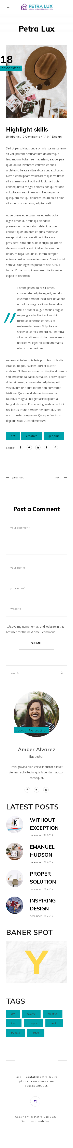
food (13, 1023)
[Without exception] (14, 824)
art (13, 435)
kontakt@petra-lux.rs (41, 1076)
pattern (15, 1032)
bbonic (15, 136)
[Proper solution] (14, 878)
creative (31, 435)
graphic (53, 435)
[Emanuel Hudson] (14, 851)
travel (35, 1032)
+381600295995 (36, 1085)
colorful (31, 1013)
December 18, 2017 (41, 835)
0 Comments (31, 136)
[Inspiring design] (14, 905)
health (54, 1023)
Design (57, 136)
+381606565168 (42, 1081)
